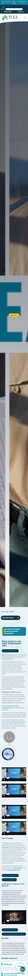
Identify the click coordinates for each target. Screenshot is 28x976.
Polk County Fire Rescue (13, 892)
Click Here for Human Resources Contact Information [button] (12, 631)
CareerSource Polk (18, 722)
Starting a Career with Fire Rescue (13, 934)
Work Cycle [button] (8, 964)
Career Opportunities (10, 651)
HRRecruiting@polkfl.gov (13, 870)
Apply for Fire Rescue (9, 930)
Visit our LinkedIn (9, 880)
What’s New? (8, 11)
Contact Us (21, 11)
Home (2, 611)
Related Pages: (8, 618)
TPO (5, 1)
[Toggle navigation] (25, 17)
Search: (3, 9)
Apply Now (13, 315)
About (7, 611)
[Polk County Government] (10, 17)
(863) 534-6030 (18, 868)
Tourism (9, 1)
